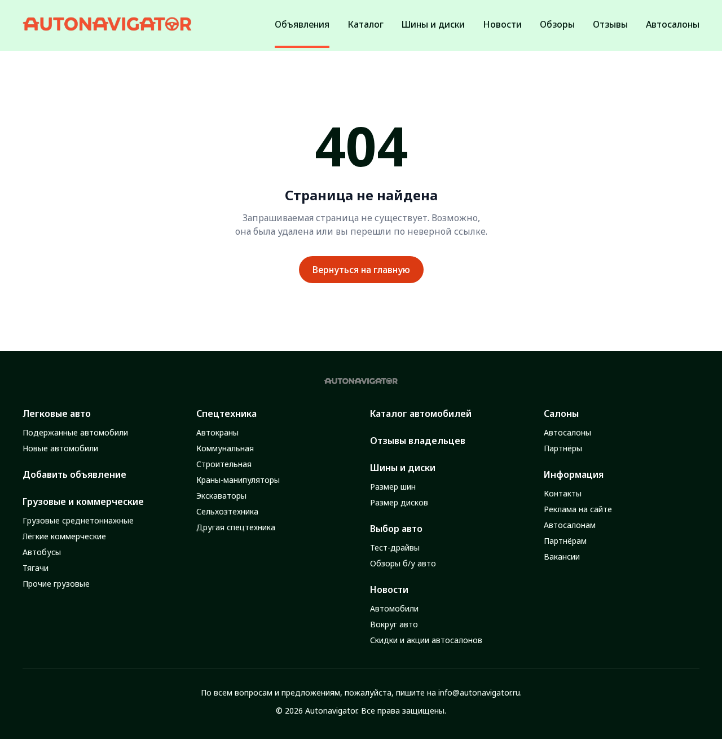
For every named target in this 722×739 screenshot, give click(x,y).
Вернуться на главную (361, 269)
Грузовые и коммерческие (83, 501)
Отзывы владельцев (417, 440)
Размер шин (393, 486)
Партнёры (563, 448)
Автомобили (394, 608)
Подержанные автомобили (75, 432)
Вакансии (562, 556)
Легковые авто (57, 413)
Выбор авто (396, 528)
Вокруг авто (394, 624)
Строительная (224, 464)
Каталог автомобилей (421, 413)
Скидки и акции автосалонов (426, 640)
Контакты (563, 493)
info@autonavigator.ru (479, 692)
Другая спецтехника (235, 527)
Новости (389, 589)
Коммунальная (225, 448)
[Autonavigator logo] (107, 24)
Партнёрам (565, 540)
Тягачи (36, 567)
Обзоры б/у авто (403, 563)
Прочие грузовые (56, 583)
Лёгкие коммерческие (64, 536)
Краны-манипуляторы (238, 479)
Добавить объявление (74, 474)
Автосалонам (570, 525)
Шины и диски (402, 467)
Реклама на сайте (578, 509)
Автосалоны (567, 432)
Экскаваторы (221, 495)
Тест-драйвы (395, 547)
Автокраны (217, 432)
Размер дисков (399, 502)
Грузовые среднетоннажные (78, 520)
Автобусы (42, 552)
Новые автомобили (60, 448)
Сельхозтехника (227, 511)
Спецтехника (226, 413)
